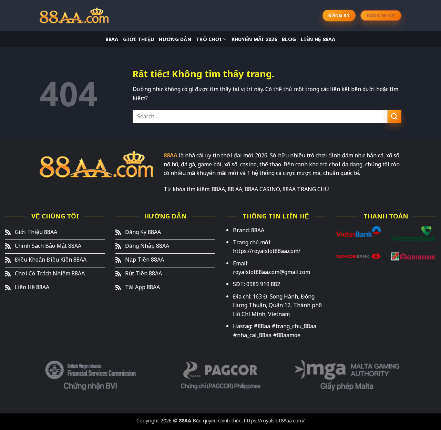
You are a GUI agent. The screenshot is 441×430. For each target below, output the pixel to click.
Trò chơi (209, 39)
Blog (289, 39)
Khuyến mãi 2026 (254, 39)
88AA (111, 39)
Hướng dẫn (175, 39)
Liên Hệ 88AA (318, 39)
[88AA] (74, 15)
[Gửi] (394, 116)
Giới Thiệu (138, 39)
